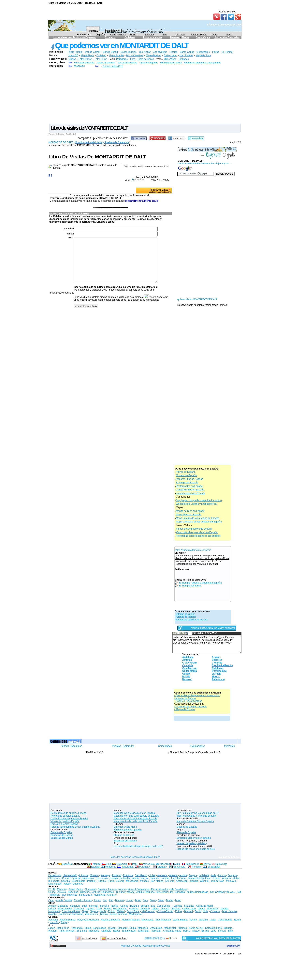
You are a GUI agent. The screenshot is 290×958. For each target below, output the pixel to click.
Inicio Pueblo (75, 52)
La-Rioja (216, 673)
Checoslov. (54, 878)
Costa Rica (221, 864)
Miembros (229, 746)
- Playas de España (184, 709)
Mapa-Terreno (153, 55)
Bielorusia (53, 881)
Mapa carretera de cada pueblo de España (136, 815)
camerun (75, 905)
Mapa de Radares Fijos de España (195, 821)
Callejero (129, 37)
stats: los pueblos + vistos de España (196, 815)
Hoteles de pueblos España (65, 815)
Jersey (67, 883)
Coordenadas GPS (113, 66)
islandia (194, 881)
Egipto (111, 911)
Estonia (114, 878)
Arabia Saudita (64, 900)
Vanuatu (203, 919)
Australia (53, 919)
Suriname (90, 889)
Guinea (124, 905)
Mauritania (54, 911)
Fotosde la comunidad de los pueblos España (75, 826)
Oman (161, 900)
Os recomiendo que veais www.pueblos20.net (199, 555)
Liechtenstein (70, 875)
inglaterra (204, 875)
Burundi (188, 911)
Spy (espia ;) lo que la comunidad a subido (199, 500)
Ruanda (134, 905)
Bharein (119, 900)
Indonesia (94, 930)
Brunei (169, 900)
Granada (180, 892)
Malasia (228, 928)
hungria (165, 878)
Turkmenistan (129, 930)
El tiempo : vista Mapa (125, 826)
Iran (105, 900)
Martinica (55, 894)
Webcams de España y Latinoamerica (196, 504)
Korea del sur (196, 928)
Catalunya (217, 668)
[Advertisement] (145, 95)
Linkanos (184, 59)
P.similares (122, 59)
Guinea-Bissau (165, 911)
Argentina (165, 864)
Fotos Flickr (100, 59)
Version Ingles (89, 938)
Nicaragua (128, 866)
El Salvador (214, 866)
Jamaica (61, 892)
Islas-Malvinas (69, 894)
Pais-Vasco (218, 679)
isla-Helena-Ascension (71, 914)
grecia (144, 878)
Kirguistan (143, 930)
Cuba (177, 864)
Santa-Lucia (85, 894)
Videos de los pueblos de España (194, 528)
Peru (134, 864)
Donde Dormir (110, 52)
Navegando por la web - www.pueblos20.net (198, 561)
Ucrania (216, 878)
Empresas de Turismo (125, 840)
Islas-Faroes (55, 883)
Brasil (72, 889)
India (230, 930)
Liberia (52, 908)
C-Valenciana (189, 662)
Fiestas (173, 52)
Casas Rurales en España (190, 489)
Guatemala (179, 866)
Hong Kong (63, 928)
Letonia (120, 881)
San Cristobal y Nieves (222, 892)
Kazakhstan (54, 875)
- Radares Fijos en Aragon (188, 701)
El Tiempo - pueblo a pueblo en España (200, 582)
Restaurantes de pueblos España (68, 813)
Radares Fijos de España (189, 479)
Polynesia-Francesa (88, 919)
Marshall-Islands (131, 919)
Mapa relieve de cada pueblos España (134, 813)
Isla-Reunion (148, 911)
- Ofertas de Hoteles (185, 616)
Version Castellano (117, 938)
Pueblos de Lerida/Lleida (88, 142)
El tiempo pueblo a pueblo (127, 829)
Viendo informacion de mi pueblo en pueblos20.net (202, 558)
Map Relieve (186, 55)
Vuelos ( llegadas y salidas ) (192, 843)
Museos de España (186, 475)
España (100, 34)
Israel (138, 900)
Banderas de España (62, 835)
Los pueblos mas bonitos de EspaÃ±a (74, 37)
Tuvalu (193, 919)
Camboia (106, 930)
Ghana (201, 908)
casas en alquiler (106, 62)
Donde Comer (92, 52)
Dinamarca (88, 878)
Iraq (111, 900)
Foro (132, 59)
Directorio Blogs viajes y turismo (194, 838)
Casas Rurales (129, 52)
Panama (196, 866)
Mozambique (120, 908)
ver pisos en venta (127, 62)
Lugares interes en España (190, 493)
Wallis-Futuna (180, 919)
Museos (175, 37)
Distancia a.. (170, 55)
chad (84, 905)
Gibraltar (204, 881)
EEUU (51, 889)
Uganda (90, 908)
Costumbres (203, 52)
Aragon (216, 657)
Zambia (224, 908)
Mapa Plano (87, 55)
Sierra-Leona (65, 908)
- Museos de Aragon (185, 698)
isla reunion (91, 914)
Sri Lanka (82, 930)
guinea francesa (118, 914)
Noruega (105, 875)
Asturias (187, 660)
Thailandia (77, 928)
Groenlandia (78, 881)
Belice (80, 889)
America (149, 34)
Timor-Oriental (67, 930)
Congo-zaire (189, 908)
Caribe (214, 34)
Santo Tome (133, 911)
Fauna (215, 52)
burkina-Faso (148, 905)
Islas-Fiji (54, 922)
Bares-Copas (187, 52)
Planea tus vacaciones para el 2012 (196, 849)
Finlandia (125, 878)
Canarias (217, 662)
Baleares (217, 660)
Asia (164, 34)
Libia (205, 911)
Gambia (165, 908)
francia (135, 878)
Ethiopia (175, 908)
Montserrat (99, 894)
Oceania (180, 34)
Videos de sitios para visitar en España (197, 532)
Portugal (116, 875)
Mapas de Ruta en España (190, 511)
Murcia (216, 676)
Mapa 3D (73, 55)
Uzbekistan (156, 928)
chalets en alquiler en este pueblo (202, 62)
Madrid (186, 676)
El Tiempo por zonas (190, 585)
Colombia (122, 864)
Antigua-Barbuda (145, 892)
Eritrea (178, 911)
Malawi (121, 911)
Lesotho (177, 905)
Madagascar (135, 914)
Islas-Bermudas (165, 892)
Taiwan (112, 928)
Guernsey (78, 883)
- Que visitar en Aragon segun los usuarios (197, 695)
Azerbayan (182, 881)
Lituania (83, 875)
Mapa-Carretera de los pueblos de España (199, 521)
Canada (61, 889)
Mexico (97, 864)
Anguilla (111, 894)
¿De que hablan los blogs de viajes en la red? (138, 846)
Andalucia (188, 657)
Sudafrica (189, 905)
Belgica (193, 875)
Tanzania (79, 908)
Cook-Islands (225, 919)
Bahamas (73, 892)
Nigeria (94, 911)
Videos (72, 59)
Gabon (155, 908)
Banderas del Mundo (62, 838)
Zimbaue (145, 908)
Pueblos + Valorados (123, 746)
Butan (88, 928)
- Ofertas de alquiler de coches (191, 619)
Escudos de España (61, 832)
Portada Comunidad (71, 746)
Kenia (103, 911)
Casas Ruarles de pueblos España (69, 818)
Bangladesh (99, 928)
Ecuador (95, 866)
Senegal (93, 905)
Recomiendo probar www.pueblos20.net (196, 564)
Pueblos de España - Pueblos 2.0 (62, 134)
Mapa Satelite (116, 55)
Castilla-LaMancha (222, 665)
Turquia (101, 881)
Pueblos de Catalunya (116, 142)
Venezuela (149, 864)
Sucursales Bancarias (226, 37)
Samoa (222, 930)
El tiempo (110, 37)
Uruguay (162, 866)
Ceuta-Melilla (189, 671)
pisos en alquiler (149, 62)
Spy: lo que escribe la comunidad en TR (198, 813)
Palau (213, 919)
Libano (129, 900)
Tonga (64, 922)
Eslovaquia (102, 878)
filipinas (183, 928)
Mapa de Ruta (203, 55)
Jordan (97, 900)
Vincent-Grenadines (138, 889)
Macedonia (132, 881)
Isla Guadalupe (178, 889)
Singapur (122, 928)
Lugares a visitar (152, 37)
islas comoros (229, 911)
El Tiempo (227, 52)
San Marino (141, 875)
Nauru (237, 919)
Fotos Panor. (85, 59)
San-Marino (157, 881)
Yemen (107, 908)
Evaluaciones (197, 746)
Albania (173, 875)
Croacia (75, 878)
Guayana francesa (107, 889)
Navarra (187, 679)
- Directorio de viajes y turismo (190, 706)
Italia (213, 875)
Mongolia (143, 928)
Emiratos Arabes (83, 900)
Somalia (104, 905)
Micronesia (147, 919)
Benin (198, 911)
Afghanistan (170, 928)
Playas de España (186, 472)
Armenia (169, 881)
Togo (99, 908)
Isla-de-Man (217, 881)
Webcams (79, 66)
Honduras (110, 866)
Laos (213, 930)
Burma (186, 930)
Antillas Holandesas (103, 892)
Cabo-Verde (163, 905)
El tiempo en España (187, 482)
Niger (85, 911)
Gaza (153, 900)
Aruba (122, 889)
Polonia (91, 881)
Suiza (152, 875)
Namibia (133, 908)
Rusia (111, 881)
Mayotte (52, 914)
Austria (183, 875)
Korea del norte (213, 928)
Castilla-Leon (189, 668)
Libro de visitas (146, 59)
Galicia (186, 673)
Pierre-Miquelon (159, 889)
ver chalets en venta (171, 62)
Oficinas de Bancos (123, 835)
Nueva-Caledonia (110, 919)
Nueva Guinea (67, 919)
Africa (229, 34)
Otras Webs (170, 59)
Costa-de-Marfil (204, 905)
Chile (108, 864)
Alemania (162, 875)
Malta (236, 878)
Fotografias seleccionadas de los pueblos (198, 536)
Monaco (94, 875)
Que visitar (145, 52)
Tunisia (104, 914)
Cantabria (187, 665)
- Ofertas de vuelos (185, 614)
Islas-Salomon (163, 919)
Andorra (226, 878)
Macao (196, 930)
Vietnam (52, 930)
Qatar (51, 900)
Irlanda (222, 875)
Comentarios (165, 746)
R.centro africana (71, 911)
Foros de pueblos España (64, 824)
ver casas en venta (84, 62)
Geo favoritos (160, 52)
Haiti (239, 892)
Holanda (154, 878)
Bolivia (207, 864)
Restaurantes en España (189, 486)
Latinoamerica (118, 34)
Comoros (215, 911)
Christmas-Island (172, 930)
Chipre (65, 878)
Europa (134, 34)
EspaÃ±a (67, 864)
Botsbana (63, 905)
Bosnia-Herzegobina (199, 878)
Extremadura (219, 671)
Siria (145, 900)
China (132, 928)
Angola (52, 905)
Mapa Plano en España (188, 514)
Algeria (114, 905)
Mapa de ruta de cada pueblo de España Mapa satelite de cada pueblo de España (135, 820)
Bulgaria (232, 875)
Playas (185, 37)
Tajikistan (156, 930)
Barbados (85, 892)
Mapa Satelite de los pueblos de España (197, 518)
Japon (51, 928)
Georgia (65, 881)
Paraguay (144, 866)
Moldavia (231, 881)
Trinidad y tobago (125, 892)
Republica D (192, 864)
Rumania (128, 875)
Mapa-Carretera (134, 55)
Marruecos (212, 908)
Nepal (116, 930)
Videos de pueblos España (65, 821)
